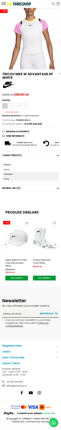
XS (25, 105)
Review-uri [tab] (11, 188)
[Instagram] (39, 393)
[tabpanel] (30, 38)
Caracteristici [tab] (12, 155)
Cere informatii (15, 135)
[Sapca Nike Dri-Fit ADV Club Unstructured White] (16, 237)
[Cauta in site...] (53, 4)
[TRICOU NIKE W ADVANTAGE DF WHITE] (30, 38)
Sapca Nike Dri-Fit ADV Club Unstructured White (16, 263)
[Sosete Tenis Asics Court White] (44, 237)
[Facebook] (21, 393)
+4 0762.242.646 (14, 381)
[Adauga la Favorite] (26, 223)
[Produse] (4, 4)
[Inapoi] (59, 74)
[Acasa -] (19, 4)
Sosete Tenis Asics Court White (42, 261)
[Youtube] (30, 393)
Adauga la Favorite (17, 131)
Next (58, 42)
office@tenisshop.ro (16, 385)
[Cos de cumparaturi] (58, 4)
